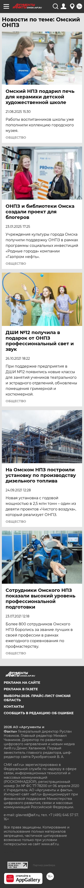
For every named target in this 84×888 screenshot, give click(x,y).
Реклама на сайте (22, 682)
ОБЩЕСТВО (16, 137)
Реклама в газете (21, 689)
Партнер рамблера (44, 865)
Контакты (14, 706)
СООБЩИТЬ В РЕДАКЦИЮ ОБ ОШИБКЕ (39, 713)
